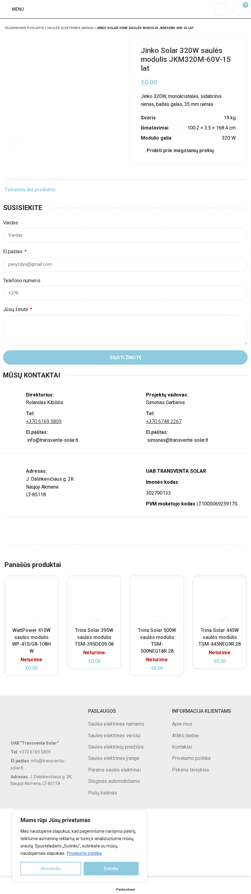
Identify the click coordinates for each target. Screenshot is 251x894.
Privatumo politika (84, 853)
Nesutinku (51, 868)
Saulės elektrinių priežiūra (116, 747)
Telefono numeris (21, 281)
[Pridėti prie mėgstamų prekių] (31, 616)
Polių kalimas (102, 793)
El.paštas (13, 251)
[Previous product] (231, 28)
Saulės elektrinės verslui (114, 735)
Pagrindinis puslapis (24, 28)
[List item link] (42, 752)
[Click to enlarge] (15, 143)
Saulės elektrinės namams (116, 724)
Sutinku (111, 868)
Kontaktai (182, 747)
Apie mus (182, 724)
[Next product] (243, 28)
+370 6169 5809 (44, 421)
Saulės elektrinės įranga (70, 28)
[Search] (221, 9)
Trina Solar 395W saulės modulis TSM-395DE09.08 (94, 637)
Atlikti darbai (185, 735)
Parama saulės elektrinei (114, 770)
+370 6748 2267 (164, 421)
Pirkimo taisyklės (190, 770)
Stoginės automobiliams (114, 781)
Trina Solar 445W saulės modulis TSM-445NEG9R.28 (219, 637)
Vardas (10, 223)
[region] (79, 846)
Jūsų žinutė (16, 309)
